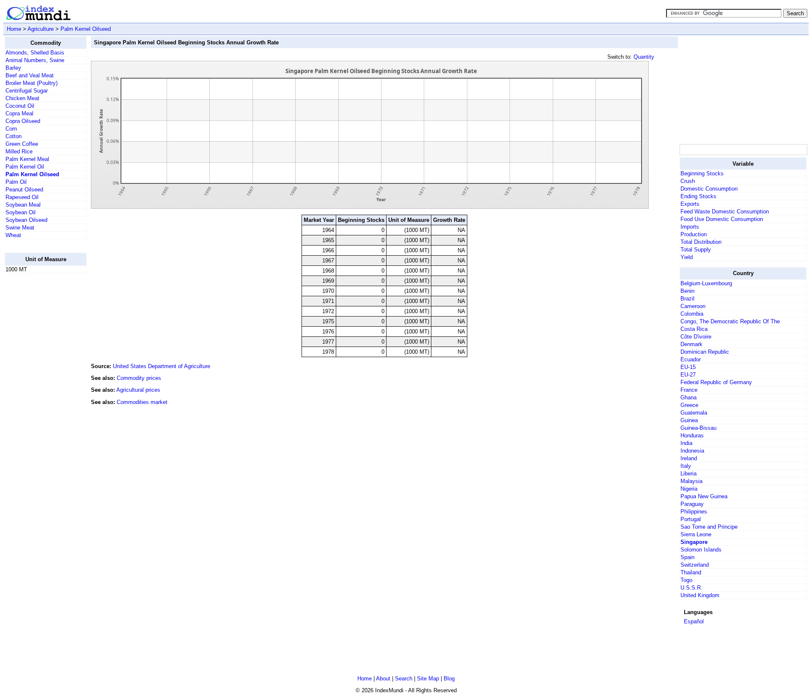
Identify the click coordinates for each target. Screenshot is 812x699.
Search (403, 678)
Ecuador (690, 359)
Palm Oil (16, 182)
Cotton (13, 136)
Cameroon (692, 306)
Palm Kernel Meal (27, 159)
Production (693, 234)
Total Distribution (700, 242)
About (383, 678)
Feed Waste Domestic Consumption (724, 211)
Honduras (692, 435)
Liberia (688, 473)
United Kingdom (699, 595)
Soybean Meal (23, 205)
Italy (685, 466)
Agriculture (40, 29)
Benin (687, 291)
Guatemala (693, 413)
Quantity (644, 57)
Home (14, 29)
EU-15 (688, 367)
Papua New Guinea (703, 496)
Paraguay (692, 504)
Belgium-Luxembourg (706, 283)
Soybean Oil (20, 212)
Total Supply (695, 249)
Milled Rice (19, 151)
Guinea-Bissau (698, 428)
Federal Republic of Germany (716, 382)
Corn (11, 129)
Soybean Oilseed (26, 220)
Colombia (691, 314)
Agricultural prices (138, 390)
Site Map (428, 678)
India (686, 443)
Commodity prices (139, 378)
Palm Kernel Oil (24, 167)
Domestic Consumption (709, 189)
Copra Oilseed (22, 121)
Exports (690, 204)
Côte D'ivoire (695, 336)
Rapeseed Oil (21, 197)
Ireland (688, 458)
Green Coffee (21, 144)
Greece (689, 405)
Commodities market (142, 402)
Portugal (690, 519)
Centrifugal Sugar (26, 90)
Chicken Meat (22, 98)
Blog (449, 678)
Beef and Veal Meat (29, 75)
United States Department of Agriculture (161, 366)
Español (694, 621)
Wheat (13, 235)
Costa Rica (694, 329)
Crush (687, 181)
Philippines (693, 511)
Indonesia (692, 451)
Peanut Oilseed (24, 189)
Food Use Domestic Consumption (721, 219)
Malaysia (691, 481)
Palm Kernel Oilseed (85, 29)
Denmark (691, 344)
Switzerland (694, 565)
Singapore (694, 542)
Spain (687, 557)
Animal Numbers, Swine (34, 60)
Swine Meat (19, 227)
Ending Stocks (698, 196)
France (688, 390)
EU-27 (688, 374)
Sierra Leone (695, 534)
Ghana (688, 397)
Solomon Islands (700, 549)
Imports (689, 227)
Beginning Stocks (702, 173)
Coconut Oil (19, 106)
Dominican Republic (704, 352)
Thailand (690, 572)
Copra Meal (19, 113)
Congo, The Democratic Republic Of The (730, 321)
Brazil (687, 298)
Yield (686, 257)
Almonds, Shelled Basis (34, 52)
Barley (13, 68)
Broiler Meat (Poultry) (31, 83)
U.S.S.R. (691, 587)
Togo (686, 580)
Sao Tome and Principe (709, 527)
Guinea (689, 420)
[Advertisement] (38, 407)
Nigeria (688, 489)
